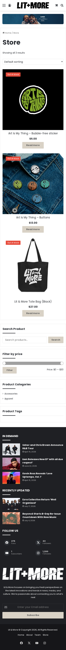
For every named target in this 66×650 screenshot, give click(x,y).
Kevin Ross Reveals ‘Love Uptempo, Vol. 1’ (37, 475)
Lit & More (13, 629)
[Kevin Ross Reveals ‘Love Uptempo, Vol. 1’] (11, 478)
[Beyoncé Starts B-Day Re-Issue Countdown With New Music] (11, 518)
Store (45, 634)
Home (8, 32)
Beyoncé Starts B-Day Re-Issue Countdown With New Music (41, 515)
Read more (33, 145)
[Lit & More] (33, 5)
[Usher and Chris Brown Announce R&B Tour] (11, 449)
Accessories (10, 393)
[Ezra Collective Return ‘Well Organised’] (11, 504)
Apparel (8, 398)
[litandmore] (33, 18)
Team (38, 634)
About (29, 634)
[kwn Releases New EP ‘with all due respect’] (11, 464)
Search (55, 339)
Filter (10, 370)
